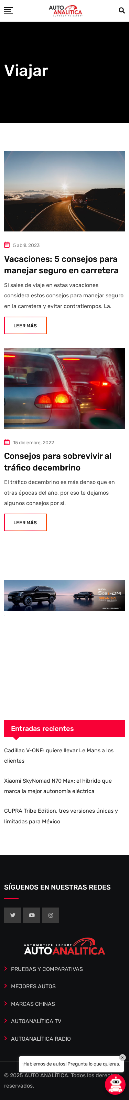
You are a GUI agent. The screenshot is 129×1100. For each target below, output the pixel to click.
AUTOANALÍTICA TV (36, 1021)
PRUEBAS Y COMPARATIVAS (47, 969)
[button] (115, 1084)
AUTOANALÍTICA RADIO (41, 1038)
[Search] (122, 10)
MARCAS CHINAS (33, 1004)
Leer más (25, 326)
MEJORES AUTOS (33, 986)
